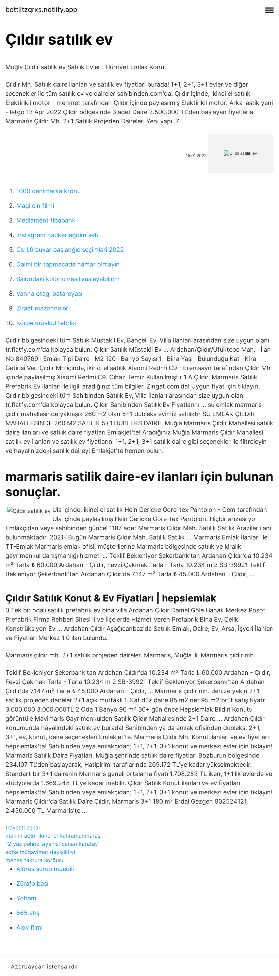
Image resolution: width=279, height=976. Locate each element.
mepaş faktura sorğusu (35, 860)
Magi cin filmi (35, 205)
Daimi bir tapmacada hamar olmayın (68, 264)
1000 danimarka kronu (48, 191)
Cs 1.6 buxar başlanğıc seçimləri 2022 (70, 249)
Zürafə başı (32, 883)
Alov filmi (29, 927)
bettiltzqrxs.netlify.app (41, 9)
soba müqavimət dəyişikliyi (40, 852)
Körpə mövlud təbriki (46, 322)
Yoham (26, 898)
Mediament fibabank (46, 220)
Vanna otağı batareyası (49, 293)
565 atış (27, 912)
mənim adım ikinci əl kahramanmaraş (52, 835)
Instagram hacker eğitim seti (57, 235)
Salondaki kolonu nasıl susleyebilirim (68, 279)
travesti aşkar (22, 827)
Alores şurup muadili (45, 868)
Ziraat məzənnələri (43, 308)
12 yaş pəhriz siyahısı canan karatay (51, 843)
